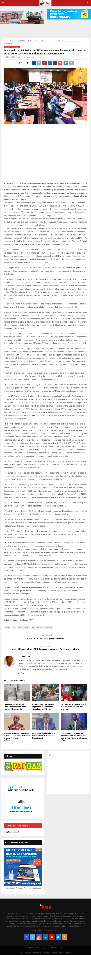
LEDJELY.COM (10, 57)
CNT (14, 627)
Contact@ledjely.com (51, 930)
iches (27, 627)
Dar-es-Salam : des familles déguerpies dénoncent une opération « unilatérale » (43, 706)
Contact (68, 953)
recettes (39, 627)
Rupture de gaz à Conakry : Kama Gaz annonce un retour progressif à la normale (15, 706)
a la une (7, 627)
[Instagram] (39, 937)
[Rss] (64, 937)
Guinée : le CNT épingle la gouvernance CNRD (45, 639)
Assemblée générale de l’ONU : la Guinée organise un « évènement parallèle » (45, 649)
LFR (33, 627)
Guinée (20, 627)
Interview (46, 953)
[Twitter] (32, 937)
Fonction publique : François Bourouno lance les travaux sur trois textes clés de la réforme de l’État (74, 736)
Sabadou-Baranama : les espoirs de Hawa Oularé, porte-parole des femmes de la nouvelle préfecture (17, 736)
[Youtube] (52, 937)
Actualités (6, 47)
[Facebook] (26, 937)
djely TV (61, 953)
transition (48, 627)
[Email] (58, 937)
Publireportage (15, 47)
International (37, 953)
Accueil (6, 41)
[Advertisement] (45, 154)
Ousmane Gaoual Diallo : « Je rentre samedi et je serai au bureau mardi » (43, 735)
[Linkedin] (45, 937)
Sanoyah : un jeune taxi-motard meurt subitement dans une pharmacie (73, 706)
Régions (54, 953)
